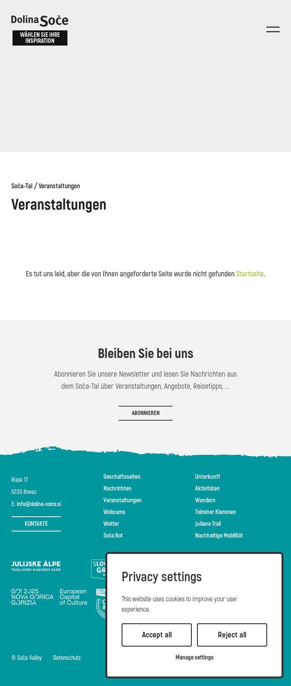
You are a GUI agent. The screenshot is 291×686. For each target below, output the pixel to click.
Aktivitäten (207, 489)
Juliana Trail (208, 524)
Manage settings (194, 657)
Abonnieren (146, 413)
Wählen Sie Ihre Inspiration (40, 38)
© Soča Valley (26, 658)
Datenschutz (67, 658)
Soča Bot (113, 536)
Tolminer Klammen (215, 512)
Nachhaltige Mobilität (219, 536)
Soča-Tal (22, 186)
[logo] (39, 20)
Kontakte (36, 524)
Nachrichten (117, 489)
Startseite (250, 274)
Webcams (114, 512)
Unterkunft (207, 477)
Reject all (232, 635)
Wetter (111, 524)
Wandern (205, 500)
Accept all (157, 635)
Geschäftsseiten (122, 477)
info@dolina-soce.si (39, 504)
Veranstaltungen (59, 186)
